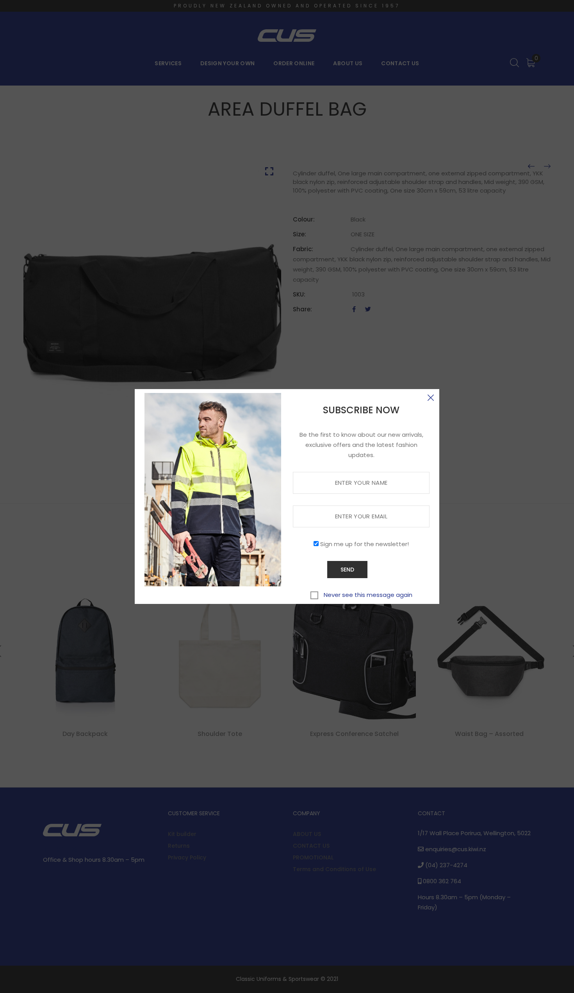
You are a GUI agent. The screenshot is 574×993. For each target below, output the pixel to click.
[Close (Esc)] (430, 397)
